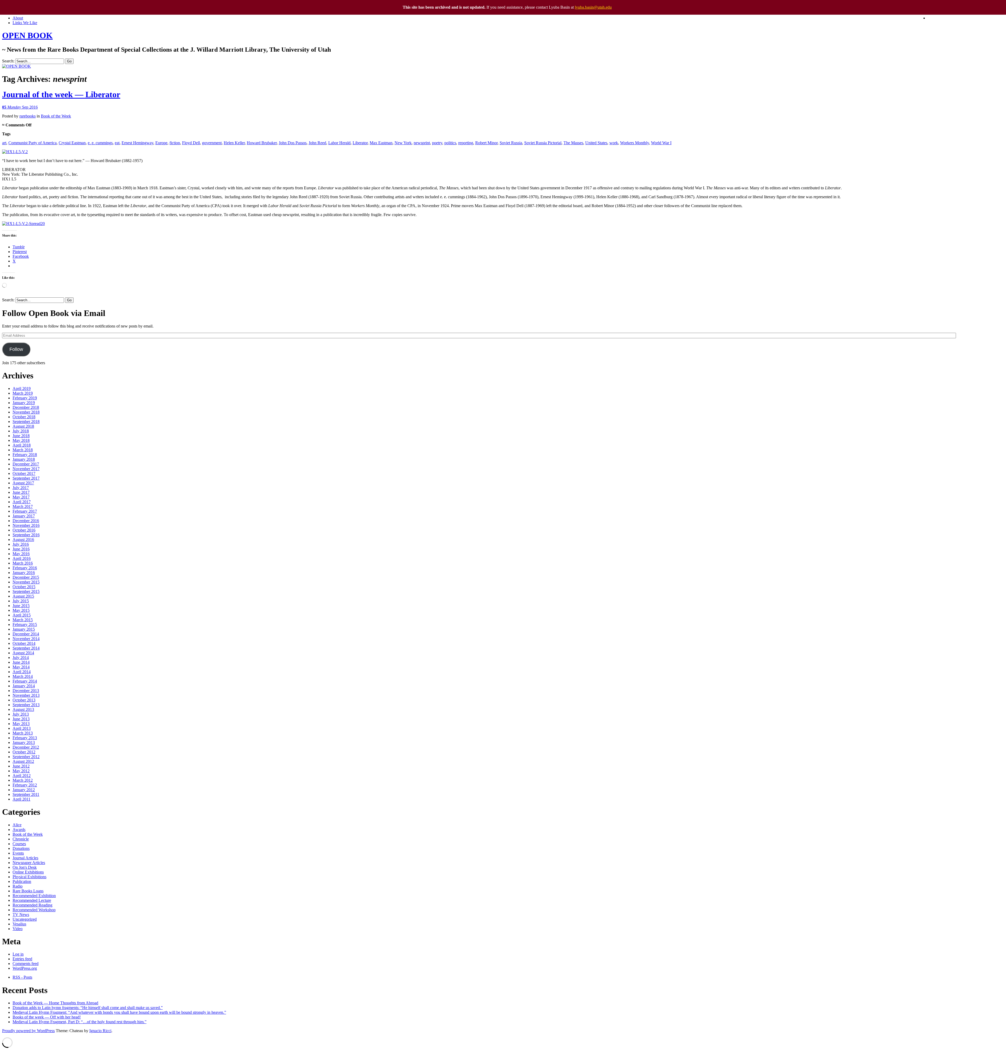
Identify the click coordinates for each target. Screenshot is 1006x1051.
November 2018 (26, 412)
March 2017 (23, 506)
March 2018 (23, 450)
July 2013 (21, 714)
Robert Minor (486, 143)
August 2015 (23, 596)
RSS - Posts (22, 977)
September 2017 (26, 478)
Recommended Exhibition (34, 895)
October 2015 (24, 587)
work (613, 143)
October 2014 (24, 643)
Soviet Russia (511, 143)
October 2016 (24, 530)
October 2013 (24, 700)
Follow (16, 349)
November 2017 (26, 468)
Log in (18, 954)
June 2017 (21, 492)
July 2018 (21, 431)
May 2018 (21, 440)
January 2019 (24, 402)
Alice (17, 825)
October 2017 (24, 473)
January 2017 (24, 516)
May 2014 (21, 667)
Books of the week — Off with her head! (47, 1017)
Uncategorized (25, 919)
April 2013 (22, 728)
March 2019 (23, 393)
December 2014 (26, 634)
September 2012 (26, 756)
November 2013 (26, 695)
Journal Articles (25, 858)
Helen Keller (234, 143)
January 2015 (24, 629)
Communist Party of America (32, 143)
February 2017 (25, 511)
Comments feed (26, 963)
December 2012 (26, 747)
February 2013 (25, 738)
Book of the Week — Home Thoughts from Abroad (55, 1003)
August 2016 (23, 539)
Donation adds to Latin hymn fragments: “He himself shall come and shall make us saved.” (88, 1007)
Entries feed (22, 959)
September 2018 (26, 421)
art (4, 143)
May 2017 (21, 497)
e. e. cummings (100, 143)
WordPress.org (25, 968)
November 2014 (26, 638)
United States (596, 143)
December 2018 (26, 407)
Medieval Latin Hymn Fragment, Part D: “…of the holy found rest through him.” (79, 1022)
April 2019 (22, 388)
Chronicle (21, 839)
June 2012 (21, 766)
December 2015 (26, 577)
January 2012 (24, 789)
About (18, 18)
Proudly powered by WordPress (28, 1030)
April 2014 (22, 671)
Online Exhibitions (28, 872)
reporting (465, 143)
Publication (22, 881)
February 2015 (25, 624)
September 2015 (26, 591)
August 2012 (23, 761)
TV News (21, 914)
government (212, 143)
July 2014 (21, 657)
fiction (175, 143)
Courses (19, 843)
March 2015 (23, 620)
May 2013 (21, 723)
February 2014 (25, 681)
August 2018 (23, 426)
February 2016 (25, 568)
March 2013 (23, 733)
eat (117, 143)
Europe (161, 143)
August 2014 (23, 653)
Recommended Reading (32, 905)
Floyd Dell (191, 143)
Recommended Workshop (34, 910)
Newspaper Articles (29, 862)
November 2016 (26, 525)
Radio (18, 886)
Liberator (360, 143)
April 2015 (22, 615)
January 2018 (24, 459)
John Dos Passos (293, 143)
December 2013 (26, 690)
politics (450, 143)
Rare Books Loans (28, 891)
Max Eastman (381, 143)
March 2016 (23, 563)
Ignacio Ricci (100, 1030)
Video (18, 928)
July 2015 (21, 601)
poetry (437, 143)
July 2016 (21, 544)
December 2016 (26, 520)
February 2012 (25, 785)
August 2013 (23, 709)
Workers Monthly (634, 143)
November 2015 (26, 582)
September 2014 (26, 648)
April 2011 (21, 799)
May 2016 (21, 553)
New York (403, 143)
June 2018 (21, 435)
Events (18, 853)
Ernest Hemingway (137, 143)
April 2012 (22, 775)
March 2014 (23, 676)
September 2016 (26, 535)
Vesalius (19, 924)
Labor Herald (339, 143)
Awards (19, 829)
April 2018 (22, 445)
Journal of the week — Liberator (61, 94)
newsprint (422, 143)
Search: (8, 61)
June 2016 (21, 549)
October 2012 (24, 752)
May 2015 (21, 610)
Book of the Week (56, 116)
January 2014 (24, 686)
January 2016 (24, 572)
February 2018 (25, 454)
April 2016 (22, 558)
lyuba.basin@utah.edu (593, 7)
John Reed (317, 143)
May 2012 (21, 771)
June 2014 (21, 662)
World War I (661, 143)
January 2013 (24, 742)
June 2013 (21, 719)
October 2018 (24, 417)
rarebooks (27, 116)
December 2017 (26, 464)
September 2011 (26, 794)
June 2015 (21, 605)
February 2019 (25, 398)
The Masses (573, 143)
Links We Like (25, 22)
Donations (21, 848)
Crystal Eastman (72, 143)
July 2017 (21, 487)
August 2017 (23, 483)
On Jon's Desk (25, 867)
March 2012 (23, 780)
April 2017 (22, 502)
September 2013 (26, 705)
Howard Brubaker (262, 143)
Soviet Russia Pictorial (542, 143)
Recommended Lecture (32, 900)
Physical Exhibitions (29, 877)
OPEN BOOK (27, 35)
